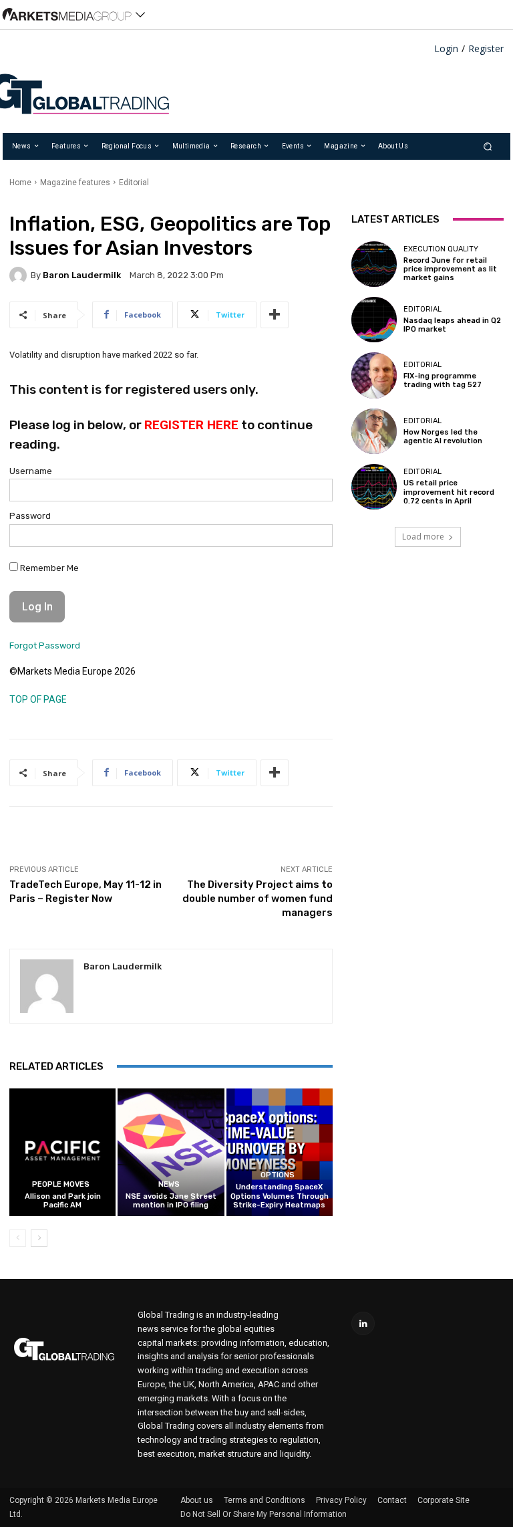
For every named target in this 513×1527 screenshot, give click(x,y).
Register (486, 49)
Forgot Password (44, 645)
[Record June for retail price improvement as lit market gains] (374, 264)
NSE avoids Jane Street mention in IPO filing (171, 1200)
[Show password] (314, 539)
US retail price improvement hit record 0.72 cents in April (448, 492)
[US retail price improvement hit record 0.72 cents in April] (374, 486)
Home (20, 182)
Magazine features (75, 182)
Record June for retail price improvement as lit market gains (450, 269)
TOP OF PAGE (38, 699)
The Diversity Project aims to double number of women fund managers (257, 898)
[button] (488, 146)
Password (30, 516)
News (169, 1184)
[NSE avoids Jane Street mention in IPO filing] (171, 1152)
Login (446, 49)
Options (278, 1175)
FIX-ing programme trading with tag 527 (442, 380)
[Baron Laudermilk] (20, 275)
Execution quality (440, 249)
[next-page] (39, 1238)
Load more (423, 536)
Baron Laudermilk (82, 275)
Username (30, 471)
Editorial (134, 182)
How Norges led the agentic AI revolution (442, 436)
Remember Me (48, 568)
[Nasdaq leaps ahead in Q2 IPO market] (374, 319)
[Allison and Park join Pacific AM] (62, 1152)
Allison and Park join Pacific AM (63, 1200)
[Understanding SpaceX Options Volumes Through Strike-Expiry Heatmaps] (279, 1152)
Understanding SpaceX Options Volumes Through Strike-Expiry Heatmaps (279, 1196)
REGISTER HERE (191, 425)
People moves (61, 1184)
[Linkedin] (363, 1323)
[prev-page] (17, 1238)
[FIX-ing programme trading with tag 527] (374, 375)
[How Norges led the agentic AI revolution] (374, 431)
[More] (275, 315)
